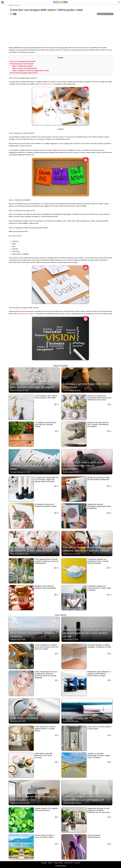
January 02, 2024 (22, 390)
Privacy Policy (58, 863)
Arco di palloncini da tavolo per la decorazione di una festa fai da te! (31, 549)
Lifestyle (13, 639)
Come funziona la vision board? (22, 64)
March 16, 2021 (75, 554)
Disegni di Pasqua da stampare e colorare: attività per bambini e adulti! (86, 549)
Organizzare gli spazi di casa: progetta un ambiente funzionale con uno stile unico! (98, 810)
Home (11, 5)
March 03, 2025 (72, 721)
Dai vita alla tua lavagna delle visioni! (24, 73)
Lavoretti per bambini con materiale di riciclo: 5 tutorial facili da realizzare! (97, 561)
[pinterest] (85, 89)
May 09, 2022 (74, 472)
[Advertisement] (60, 32)
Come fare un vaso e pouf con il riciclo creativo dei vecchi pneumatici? (83, 465)
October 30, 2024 (23, 803)
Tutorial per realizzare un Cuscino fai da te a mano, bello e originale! (99, 588)
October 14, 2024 (75, 803)
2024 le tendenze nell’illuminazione (93, 836)
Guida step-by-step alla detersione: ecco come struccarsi (43, 755)
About (50, 863)
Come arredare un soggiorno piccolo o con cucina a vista (33, 798)
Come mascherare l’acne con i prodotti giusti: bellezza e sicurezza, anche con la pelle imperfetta (46, 675)
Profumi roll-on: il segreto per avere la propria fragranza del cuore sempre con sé (87, 633)
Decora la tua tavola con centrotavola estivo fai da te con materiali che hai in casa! (99, 398)
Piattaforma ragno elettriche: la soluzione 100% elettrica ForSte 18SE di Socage (99, 674)
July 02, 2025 (21, 721)
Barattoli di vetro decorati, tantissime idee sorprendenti (45, 587)
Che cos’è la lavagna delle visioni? (23, 61)
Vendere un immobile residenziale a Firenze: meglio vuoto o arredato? (98, 755)
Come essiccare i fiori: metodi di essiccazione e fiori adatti (46, 397)
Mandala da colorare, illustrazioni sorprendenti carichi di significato (99, 506)
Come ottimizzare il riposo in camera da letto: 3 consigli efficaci (45, 729)
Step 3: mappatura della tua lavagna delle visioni (30, 70)
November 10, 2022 (23, 472)
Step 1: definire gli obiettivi (22, 66)
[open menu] (2, 2)
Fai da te (17, 5)
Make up (13, 721)
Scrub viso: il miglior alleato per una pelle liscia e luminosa (32, 716)
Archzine (77, 863)
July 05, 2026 (21, 639)
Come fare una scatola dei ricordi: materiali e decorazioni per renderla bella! (32, 465)
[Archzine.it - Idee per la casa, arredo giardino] (60, 2)
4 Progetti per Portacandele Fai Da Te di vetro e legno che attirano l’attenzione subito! (46, 479)
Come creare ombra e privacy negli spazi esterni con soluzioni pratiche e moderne (33, 633)
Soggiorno (13, 803)
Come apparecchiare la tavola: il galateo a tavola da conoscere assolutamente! (47, 561)
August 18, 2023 (74, 390)
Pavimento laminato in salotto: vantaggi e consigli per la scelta (99, 646)
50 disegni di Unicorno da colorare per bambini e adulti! (46, 505)
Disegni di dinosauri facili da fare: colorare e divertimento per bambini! (98, 424)
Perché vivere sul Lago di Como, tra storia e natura (44, 836)
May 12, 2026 (73, 639)
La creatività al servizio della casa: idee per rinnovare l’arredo (45, 424)
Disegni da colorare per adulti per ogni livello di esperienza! (98, 478)
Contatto (44, 863)
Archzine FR (68, 863)
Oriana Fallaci (101, 14)
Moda (65, 721)
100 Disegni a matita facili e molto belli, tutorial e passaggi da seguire (32, 385)
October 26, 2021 (22, 554)
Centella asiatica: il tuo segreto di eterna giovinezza (46, 809)
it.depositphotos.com (47, 84)
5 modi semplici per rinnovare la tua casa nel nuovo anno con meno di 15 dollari (46, 647)
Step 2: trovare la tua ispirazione (24, 68)
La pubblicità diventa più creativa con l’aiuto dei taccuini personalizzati (86, 798)
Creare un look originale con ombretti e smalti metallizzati (86, 716)
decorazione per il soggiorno (26, 313)
